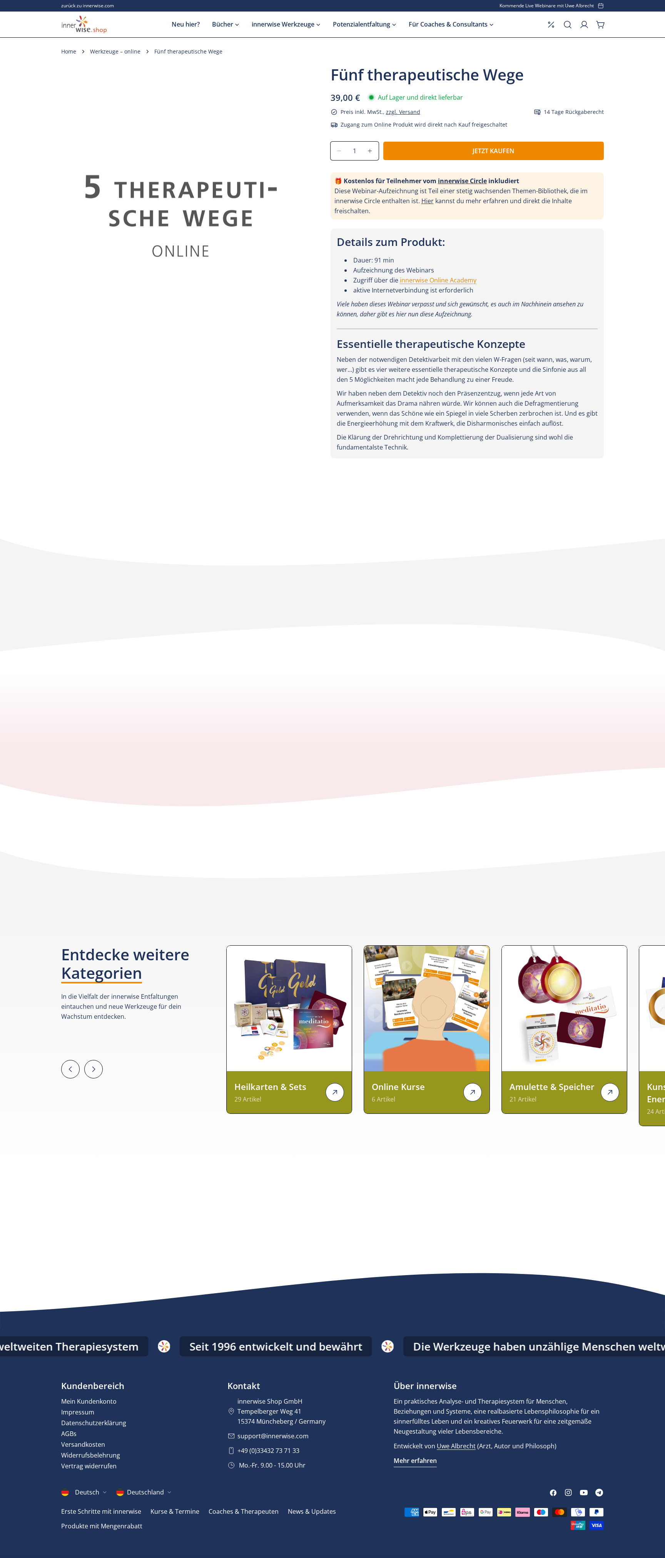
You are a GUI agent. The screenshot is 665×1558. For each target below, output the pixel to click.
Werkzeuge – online (115, 51)
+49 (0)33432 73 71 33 (268, 1450)
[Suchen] (567, 24)
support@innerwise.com (273, 1436)
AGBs (69, 1433)
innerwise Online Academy (438, 280)
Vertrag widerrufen (89, 1466)
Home (68, 51)
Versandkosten (83, 1444)
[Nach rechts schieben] (93, 1069)
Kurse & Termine (174, 1511)
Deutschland (145, 1492)
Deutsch (87, 1492)
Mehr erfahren (415, 1460)
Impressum (77, 1412)
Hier (427, 201)
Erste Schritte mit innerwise (101, 1511)
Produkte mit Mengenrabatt (101, 1526)
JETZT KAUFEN (494, 151)
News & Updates (312, 1511)
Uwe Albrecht (456, 1446)
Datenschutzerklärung (93, 1423)
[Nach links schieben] (70, 1069)
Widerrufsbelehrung (90, 1455)
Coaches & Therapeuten (244, 1511)
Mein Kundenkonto (89, 1401)
